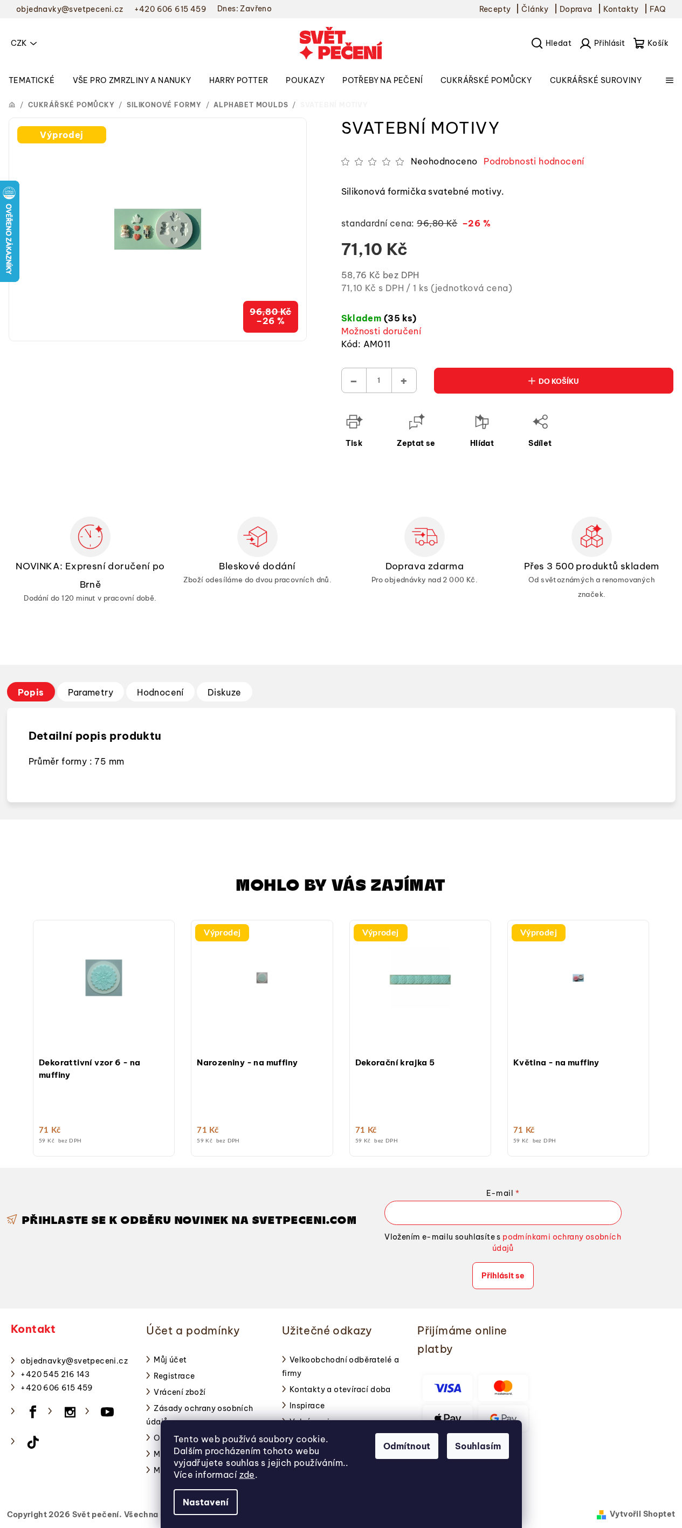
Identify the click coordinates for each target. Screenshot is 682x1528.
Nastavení (206, 1502)
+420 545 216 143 (54, 1374)
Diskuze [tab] (225, 692)
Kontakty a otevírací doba (340, 1389)
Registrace (174, 1376)
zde (247, 1474)
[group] (104, 1035)
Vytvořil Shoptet (642, 1514)
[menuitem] (32, 80)
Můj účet (170, 1360)
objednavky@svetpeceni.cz (74, 1361)
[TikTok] (32, 1442)
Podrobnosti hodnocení (534, 161)
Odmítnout (406, 1446)
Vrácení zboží (179, 1392)
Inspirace (307, 1405)
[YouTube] (107, 1412)
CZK (19, 43)
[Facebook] (32, 1412)
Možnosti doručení (381, 331)
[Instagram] (70, 1412)
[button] (104, 1025)
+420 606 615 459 (56, 1388)
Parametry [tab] (91, 692)
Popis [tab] (31, 692)
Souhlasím (478, 1446)
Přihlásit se (503, 1276)
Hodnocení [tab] (160, 692)
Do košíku (559, 381)
